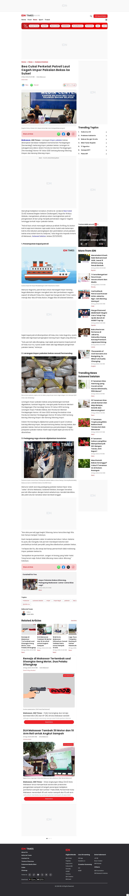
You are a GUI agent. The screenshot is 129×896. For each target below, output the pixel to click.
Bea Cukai (68, 211)
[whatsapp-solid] (58, 134)
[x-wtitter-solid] (68, 134)
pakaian (59, 140)
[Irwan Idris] (23, 613)
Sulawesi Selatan (39, 236)
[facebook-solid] (63, 134)
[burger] (106, 20)
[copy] (73, 134)
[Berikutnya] (77, 742)
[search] (91, 16)
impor (52, 140)
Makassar (25, 140)
